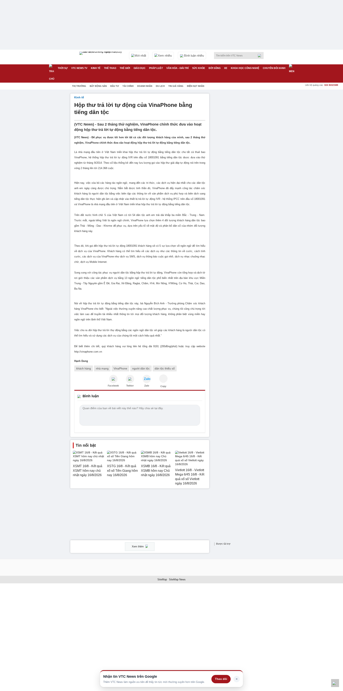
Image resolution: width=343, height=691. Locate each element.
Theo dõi (221, 678)
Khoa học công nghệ (245, 68)
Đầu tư (114, 86)
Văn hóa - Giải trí (177, 68)
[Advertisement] (243, 153)
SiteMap (162, 579)
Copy (163, 386)
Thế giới (125, 68)
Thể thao (110, 68)
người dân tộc (141, 368)
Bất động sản (98, 86)
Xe (225, 68)
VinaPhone (120, 368)
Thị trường (79, 86)
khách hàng (83, 368)
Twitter (130, 385)
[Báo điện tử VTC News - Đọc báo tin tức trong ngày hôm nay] (101, 57)
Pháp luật (156, 68)
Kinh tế (95, 68)
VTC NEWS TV (79, 68)
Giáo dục (139, 68)
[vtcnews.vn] (113, 379)
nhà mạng (102, 368)
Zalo (146, 385)
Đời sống (215, 68)
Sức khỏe (198, 68)
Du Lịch (160, 86)
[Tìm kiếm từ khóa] (261, 56)
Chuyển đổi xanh (274, 68)
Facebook (113, 385)
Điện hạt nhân (195, 86)
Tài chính (128, 86)
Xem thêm (138, 546)
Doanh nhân (144, 86)
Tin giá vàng (175, 86)
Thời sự (63, 68)
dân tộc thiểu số (165, 368)
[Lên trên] (335, 683)
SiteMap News (177, 579)
